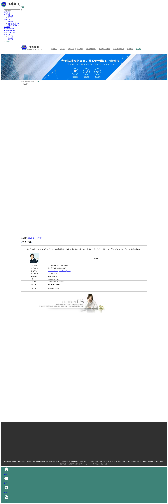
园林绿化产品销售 (13, 25)
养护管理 (10, 40)
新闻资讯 (7, 34)
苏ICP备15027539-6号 (88, 464)
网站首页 (7, 12)
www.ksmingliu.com (65, 271)
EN (23, 7)
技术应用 (10, 38)
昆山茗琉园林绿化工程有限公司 (68, 464)
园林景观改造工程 (13, 23)
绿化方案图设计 (9, 28)
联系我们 (7, 41)
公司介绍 (7, 14)
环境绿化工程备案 (9, 30)
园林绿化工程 (12, 21)
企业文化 (10, 17)
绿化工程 (7, 19)
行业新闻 (10, 36)
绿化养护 (7, 27)
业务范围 (10, 16)
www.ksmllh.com (53, 271)
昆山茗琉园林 (104, 464)
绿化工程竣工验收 (9, 32)
